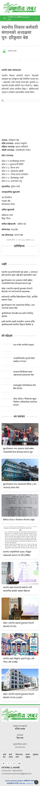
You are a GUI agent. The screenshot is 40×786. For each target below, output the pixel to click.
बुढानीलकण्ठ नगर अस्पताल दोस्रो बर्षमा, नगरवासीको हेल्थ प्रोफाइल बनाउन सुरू (17, 282)
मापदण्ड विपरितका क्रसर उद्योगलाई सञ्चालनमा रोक (23, 373)
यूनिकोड (35, 754)
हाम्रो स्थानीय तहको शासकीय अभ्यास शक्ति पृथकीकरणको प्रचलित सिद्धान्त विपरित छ (18, 323)
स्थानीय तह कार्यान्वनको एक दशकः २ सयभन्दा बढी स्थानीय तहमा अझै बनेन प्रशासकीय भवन (20, 274)
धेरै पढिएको (7, 335)
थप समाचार (19, 416)
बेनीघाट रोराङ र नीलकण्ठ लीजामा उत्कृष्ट (18, 520)
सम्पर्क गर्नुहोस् (27, 755)
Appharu (29, 783)
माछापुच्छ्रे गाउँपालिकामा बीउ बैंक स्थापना (24, 387)
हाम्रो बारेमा (11, 755)
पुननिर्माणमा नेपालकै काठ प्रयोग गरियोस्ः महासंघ (18, 315)
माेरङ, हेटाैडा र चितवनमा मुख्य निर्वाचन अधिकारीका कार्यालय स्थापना (25, 402)
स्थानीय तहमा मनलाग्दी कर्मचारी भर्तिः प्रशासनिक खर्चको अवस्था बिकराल (17, 589)
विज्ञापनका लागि (19, 755)
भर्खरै (4, 264)
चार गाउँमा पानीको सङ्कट (23, 345)
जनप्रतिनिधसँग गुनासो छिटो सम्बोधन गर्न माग (24, 360)
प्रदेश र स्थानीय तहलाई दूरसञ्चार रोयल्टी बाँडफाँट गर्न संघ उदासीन (18, 696)
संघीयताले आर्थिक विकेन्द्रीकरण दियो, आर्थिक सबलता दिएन (19, 299)
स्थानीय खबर (12, 51)
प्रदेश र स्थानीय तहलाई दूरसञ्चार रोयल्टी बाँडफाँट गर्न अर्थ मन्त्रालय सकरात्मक (17, 290)
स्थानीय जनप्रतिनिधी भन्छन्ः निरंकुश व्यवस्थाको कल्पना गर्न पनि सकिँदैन (17, 554)
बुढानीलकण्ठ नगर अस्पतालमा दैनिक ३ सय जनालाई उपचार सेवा (18, 307)
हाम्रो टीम (4, 755)
